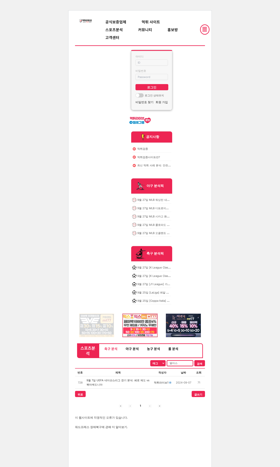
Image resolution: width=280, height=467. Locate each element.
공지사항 (152, 137)
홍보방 (172, 29)
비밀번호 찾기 (144, 102)
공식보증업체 (115, 21)
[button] (161, 382)
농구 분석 (153, 348)
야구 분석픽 (155, 186)
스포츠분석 (114, 29)
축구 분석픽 (155, 253)
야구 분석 (132, 348)
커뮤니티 (145, 29)
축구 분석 (110, 348)
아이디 (139, 56)
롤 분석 (173, 348)
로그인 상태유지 (154, 95)
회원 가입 (162, 102)
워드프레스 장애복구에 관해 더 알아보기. (101, 427)
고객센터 (112, 37)
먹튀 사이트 (151, 21)
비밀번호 (140, 70)
